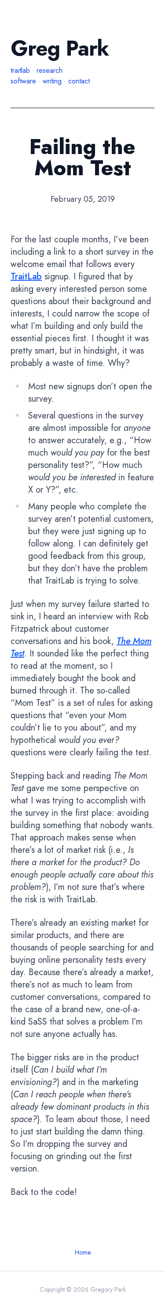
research (49, 70)
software (23, 81)
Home (83, 1252)
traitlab (20, 70)
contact (79, 81)
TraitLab (26, 276)
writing (52, 81)
